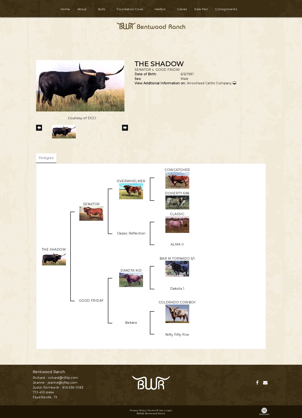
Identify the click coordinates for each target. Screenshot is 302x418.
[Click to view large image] (80, 86)
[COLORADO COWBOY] (177, 314)
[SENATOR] (91, 213)
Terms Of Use (155, 410)
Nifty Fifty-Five (177, 335)
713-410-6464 (43, 392)
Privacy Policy (138, 410)
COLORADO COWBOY (177, 302)
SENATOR (143, 70)
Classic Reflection (131, 233)
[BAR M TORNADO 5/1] (177, 268)
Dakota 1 (177, 289)
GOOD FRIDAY (168, 70)
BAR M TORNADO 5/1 (177, 259)
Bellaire (131, 323)
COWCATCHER (177, 170)
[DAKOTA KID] (131, 280)
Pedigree (46, 158)
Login (168, 410)
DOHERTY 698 (177, 193)
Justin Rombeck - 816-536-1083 (58, 387)
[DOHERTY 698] (177, 202)
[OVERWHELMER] (131, 191)
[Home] (151, 383)
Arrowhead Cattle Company (209, 83)
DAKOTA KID (131, 270)
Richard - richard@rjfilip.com (55, 378)
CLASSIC (177, 214)
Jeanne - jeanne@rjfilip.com (55, 383)
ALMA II (177, 244)
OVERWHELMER (131, 181)
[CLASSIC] (177, 224)
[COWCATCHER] (177, 180)
